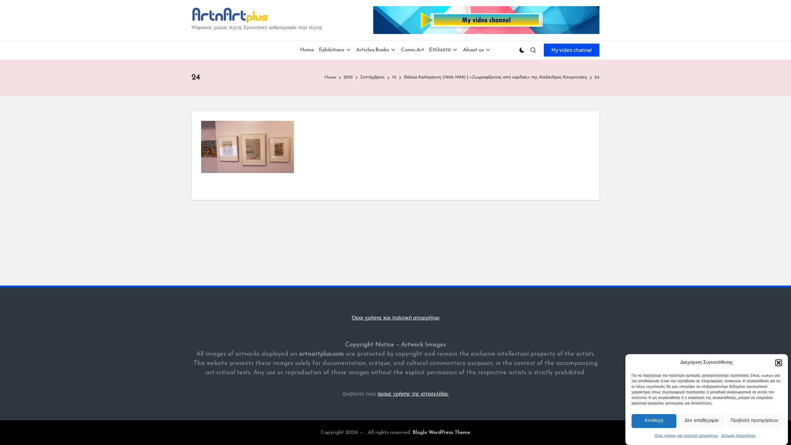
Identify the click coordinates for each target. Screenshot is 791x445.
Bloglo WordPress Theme (441, 432)
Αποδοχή (654, 421)
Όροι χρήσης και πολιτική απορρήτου (686, 436)
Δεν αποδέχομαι (701, 421)
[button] (779, 363)
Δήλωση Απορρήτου (738, 436)
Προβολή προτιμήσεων (754, 421)
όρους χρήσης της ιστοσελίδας (413, 394)
